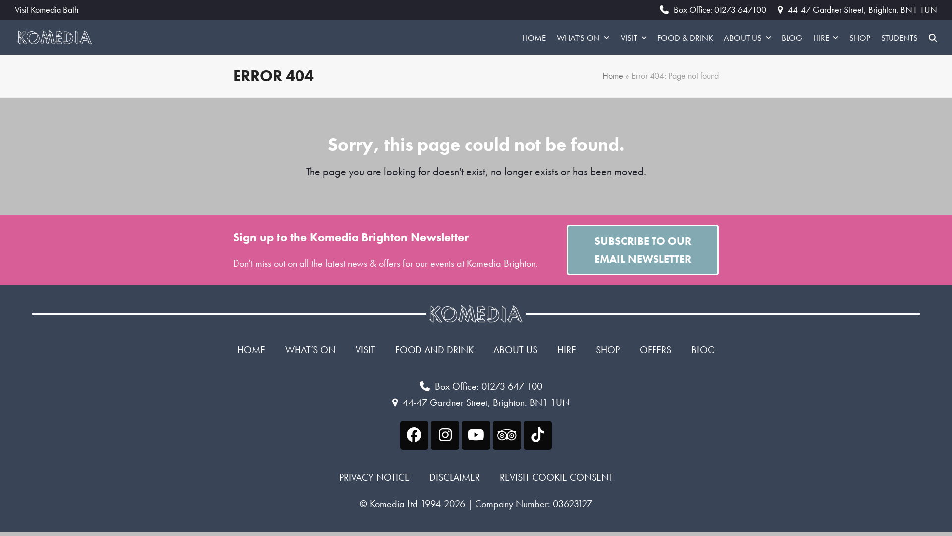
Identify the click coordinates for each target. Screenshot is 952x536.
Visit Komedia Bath (46, 10)
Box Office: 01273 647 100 (488, 386)
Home (612, 76)
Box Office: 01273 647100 (720, 9)
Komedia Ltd (394, 503)
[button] (933, 37)
